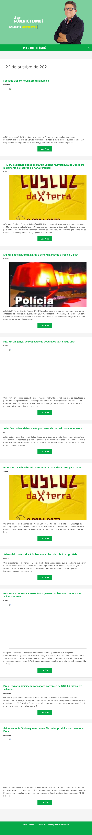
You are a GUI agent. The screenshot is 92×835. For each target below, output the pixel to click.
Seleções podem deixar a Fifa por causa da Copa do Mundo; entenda (42, 428)
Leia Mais (45, 148)
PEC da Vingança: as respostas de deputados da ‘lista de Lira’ (39, 341)
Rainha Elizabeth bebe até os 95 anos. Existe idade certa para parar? (42, 467)
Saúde (5, 471)
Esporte (6, 432)
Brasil (5, 345)
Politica (6, 172)
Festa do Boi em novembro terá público (26, 80)
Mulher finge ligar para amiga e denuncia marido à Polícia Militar (40, 254)
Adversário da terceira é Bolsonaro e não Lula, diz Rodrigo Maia (40, 554)
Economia (7, 693)
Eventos (6, 85)
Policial (6, 259)
